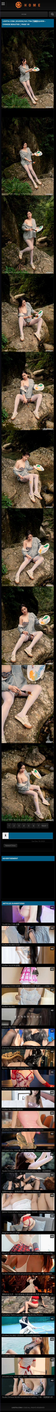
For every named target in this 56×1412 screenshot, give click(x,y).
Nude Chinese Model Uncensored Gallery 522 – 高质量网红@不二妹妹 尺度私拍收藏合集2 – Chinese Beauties (28, 1171)
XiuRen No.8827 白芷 (11, 945)
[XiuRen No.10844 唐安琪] (28, 1099)
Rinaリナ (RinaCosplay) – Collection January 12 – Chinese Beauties (28, 1253)
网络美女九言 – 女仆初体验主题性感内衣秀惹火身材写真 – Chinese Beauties (28, 1294)
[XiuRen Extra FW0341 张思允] (28, 1078)
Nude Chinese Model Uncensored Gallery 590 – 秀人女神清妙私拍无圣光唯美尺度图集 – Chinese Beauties (28, 1274)
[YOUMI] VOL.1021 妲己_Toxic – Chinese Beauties (23, 1376)
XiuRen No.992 (8, 1006)
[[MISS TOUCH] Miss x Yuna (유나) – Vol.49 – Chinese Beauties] (28, 1201)
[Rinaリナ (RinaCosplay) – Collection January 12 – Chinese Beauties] (28, 1243)
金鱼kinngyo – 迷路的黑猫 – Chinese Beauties (21, 1191)
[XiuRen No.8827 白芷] (28, 934)
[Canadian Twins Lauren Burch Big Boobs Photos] (28, 1304)
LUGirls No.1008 (9, 1027)
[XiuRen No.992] (28, 996)
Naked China (10, 845)
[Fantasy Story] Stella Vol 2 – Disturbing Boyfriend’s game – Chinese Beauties (28, 1047)
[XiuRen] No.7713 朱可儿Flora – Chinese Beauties (23, 1130)
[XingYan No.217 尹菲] (28, 1222)
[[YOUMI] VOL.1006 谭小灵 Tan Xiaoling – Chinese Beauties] (28, 1140)
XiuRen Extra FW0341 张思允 (14, 1089)
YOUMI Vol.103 (8, 1356)
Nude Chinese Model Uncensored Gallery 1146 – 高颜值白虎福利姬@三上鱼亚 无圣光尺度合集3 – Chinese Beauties (28, 1397)
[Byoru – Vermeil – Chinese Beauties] (28, 1058)
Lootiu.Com (28, 5)
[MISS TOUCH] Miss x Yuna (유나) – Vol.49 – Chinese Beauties (28, 1212)
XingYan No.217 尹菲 (11, 1232)
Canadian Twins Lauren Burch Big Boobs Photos (22, 1315)
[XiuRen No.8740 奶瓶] (28, 955)
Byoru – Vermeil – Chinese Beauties (17, 1068)
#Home (24, 14)
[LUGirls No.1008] (28, 1016)
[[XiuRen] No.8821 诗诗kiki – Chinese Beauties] (28, 1325)
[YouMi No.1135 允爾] (28, 914)
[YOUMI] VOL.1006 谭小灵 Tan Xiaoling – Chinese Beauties (26, 1150)
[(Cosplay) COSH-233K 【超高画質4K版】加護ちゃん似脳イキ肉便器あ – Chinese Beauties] (28, 975)
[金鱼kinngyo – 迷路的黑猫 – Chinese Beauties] (28, 1181)
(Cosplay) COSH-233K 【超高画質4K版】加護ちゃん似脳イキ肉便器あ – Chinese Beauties (28, 986)
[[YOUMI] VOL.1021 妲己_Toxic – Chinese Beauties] (28, 1366)
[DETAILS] (5, 836)
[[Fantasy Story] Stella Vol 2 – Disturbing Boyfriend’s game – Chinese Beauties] (28, 1037)
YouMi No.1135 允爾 (10, 924)
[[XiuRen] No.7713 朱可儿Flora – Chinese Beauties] (28, 1119)
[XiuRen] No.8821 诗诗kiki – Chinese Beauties (21, 1335)
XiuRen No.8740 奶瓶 (11, 965)
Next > (45, 825)
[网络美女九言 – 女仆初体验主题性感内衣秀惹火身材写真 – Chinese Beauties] (28, 1284)
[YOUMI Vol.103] (28, 1345)
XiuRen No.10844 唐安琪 (12, 1109)
